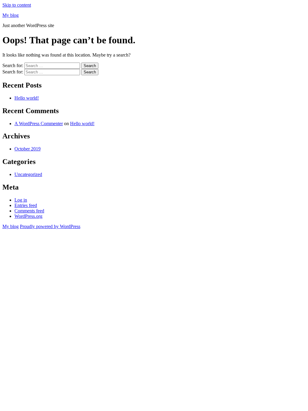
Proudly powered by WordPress (50, 226)
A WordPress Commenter (38, 123)
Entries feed (25, 205)
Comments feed (29, 210)
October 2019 (27, 148)
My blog (10, 15)
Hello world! (26, 97)
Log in (20, 199)
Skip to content (16, 5)
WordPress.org (28, 216)
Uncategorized (28, 174)
